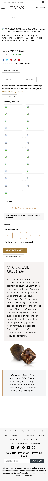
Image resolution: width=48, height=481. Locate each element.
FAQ (41, 431)
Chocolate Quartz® (15, 250)
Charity (41, 435)
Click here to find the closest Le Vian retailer (19, 79)
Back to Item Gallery (9, 18)
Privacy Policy (27, 439)
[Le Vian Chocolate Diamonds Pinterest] (23, 448)
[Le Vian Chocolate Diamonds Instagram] (33, 448)
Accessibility (19, 431)
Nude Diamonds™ (13, 257)
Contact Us (31, 431)
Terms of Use (35, 443)
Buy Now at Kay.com (11, 70)
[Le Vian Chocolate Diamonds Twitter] (18, 448)
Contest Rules (13, 439)
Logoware (14, 435)
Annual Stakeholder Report (17, 443)
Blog (5, 435)
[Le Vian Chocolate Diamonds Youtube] (12, 448)
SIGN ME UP (37, 461)
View (35, 188)
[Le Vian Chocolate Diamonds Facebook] (28, 448)
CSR (37, 439)
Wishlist (8, 431)
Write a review (24, 63)
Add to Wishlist (10, 97)
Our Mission (31, 435)
